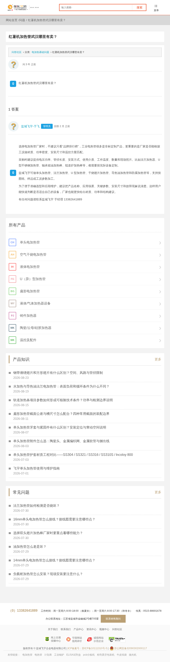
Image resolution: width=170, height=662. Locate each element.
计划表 (48, 654)
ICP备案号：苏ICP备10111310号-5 (87, 648)
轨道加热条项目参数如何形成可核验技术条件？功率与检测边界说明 (63, 400)
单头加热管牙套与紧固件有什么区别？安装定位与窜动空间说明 (59, 427)
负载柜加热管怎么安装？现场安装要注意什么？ (48, 574)
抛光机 (132, 654)
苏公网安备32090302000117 (130, 648)
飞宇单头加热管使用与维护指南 (36, 468)
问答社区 (17, 52)
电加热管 (27, 654)
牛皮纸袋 (122, 654)
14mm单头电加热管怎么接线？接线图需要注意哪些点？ (54, 560)
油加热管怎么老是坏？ (29, 546)
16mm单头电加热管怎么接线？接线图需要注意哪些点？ (54, 519)
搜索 (139, 7)
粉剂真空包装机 (105, 654)
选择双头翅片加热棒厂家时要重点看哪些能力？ (48, 533)
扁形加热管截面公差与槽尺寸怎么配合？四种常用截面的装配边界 (61, 413)
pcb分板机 (89, 654)
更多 (158, 359)
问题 (22, 20)
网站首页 (11, 20)
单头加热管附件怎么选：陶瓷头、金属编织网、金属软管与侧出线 (61, 441)
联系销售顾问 (113, 618)
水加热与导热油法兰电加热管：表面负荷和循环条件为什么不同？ (61, 386)
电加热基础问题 (40, 52)
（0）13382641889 (23, 610)
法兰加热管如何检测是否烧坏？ (36, 505)
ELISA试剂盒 (73, 654)
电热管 (38, 654)
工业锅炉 (59, 654)
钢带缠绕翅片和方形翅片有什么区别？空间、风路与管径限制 (58, 372)
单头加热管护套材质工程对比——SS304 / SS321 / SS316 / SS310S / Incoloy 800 (73, 454)
